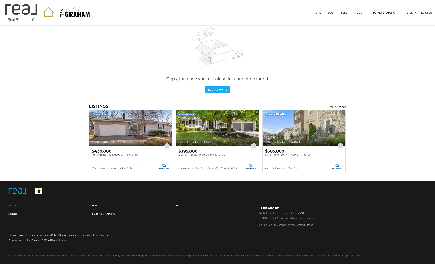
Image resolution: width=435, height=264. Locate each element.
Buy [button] (330, 12)
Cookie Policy (51, 235)
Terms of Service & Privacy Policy (25, 235)
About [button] (359, 12)
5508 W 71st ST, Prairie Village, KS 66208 (202, 154)
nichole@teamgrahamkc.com (299, 218)
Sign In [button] (411, 12)
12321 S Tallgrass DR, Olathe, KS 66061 (287, 154)
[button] (50, 205)
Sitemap (104, 235)
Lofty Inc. (26, 240)
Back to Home (217, 89)
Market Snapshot (384, 12)
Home (317, 12)
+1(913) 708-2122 (268, 218)
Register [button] (425, 12)
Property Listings (89, 235)
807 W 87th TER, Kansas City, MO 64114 (115, 154)
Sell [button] (344, 12)
